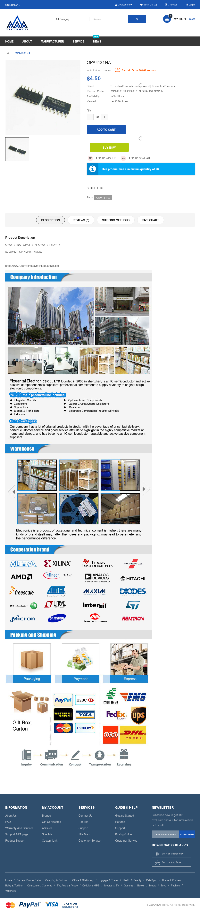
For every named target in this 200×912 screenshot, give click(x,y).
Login (192, 4)
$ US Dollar (12, 4)
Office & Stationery (83, 880)
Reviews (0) (81, 220)
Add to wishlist (106, 158)
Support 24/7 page (16, 834)
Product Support (15, 840)
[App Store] (171, 863)
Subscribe (187, 834)
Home (8, 880)
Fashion (175, 885)
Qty (89, 110)
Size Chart (150, 220)
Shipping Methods (115, 220)
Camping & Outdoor (56, 880)
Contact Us (85, 815)
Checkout (173, 4)
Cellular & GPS (91, 885)
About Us (11, 815)
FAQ (8, 822)
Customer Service (90, 840)
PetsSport (151, 880)
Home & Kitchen (171, 880)
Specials (47, 834)
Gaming (128, 885)
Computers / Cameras (39, 885)
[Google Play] (171, 854)
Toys (163, 885)
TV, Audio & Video (67, 885)
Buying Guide (123, 834)
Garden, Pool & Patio (29, 880)
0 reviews (106, 70)
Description (50, 220)
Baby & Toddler (14, 885)
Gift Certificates (51, 822)
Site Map (84, 834)
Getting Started (124, 815)
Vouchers (10, 890)
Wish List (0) (150, 4)
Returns (83, 822)
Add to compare (140, 158)
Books (141, 885)
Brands (46, 815)
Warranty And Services (19, 828)
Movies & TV (111, 885)
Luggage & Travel (108, 880)
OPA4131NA (22, 53)
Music (152, 885)
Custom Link (49, 840)
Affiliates (47, 828)
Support (83, 828)
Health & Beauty (132, 880)
